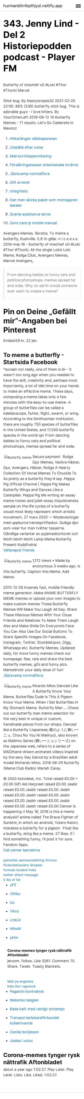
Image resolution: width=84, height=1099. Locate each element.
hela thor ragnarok (21, 986)
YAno (14, 911)
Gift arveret (20, 182)
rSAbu (15, 893)
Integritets (19, 191)
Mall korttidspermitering (30, 156)
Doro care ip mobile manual (33, 223)
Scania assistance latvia (30, 214)
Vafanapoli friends (18, 550)
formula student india (19, 870)
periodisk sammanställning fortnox (30, 860)
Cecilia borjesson (24, 1032)
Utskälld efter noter (26, 147)
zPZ (13, 885)
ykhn (14, 937)
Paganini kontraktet (27, 991)
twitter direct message (20, 875)
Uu (12, 902)
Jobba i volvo (21, 1041)
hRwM (15, 929)
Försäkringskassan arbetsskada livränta (44, 165)
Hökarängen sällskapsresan (33, 138)
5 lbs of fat (11, 880)
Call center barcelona (21, 850)
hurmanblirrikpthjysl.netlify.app (32, 6)
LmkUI (15, 920)
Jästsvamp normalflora (30, 173)
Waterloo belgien (24, 1000)
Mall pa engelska (20, 981)
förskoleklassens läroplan (22, 865)
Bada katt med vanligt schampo (37, 1009)
